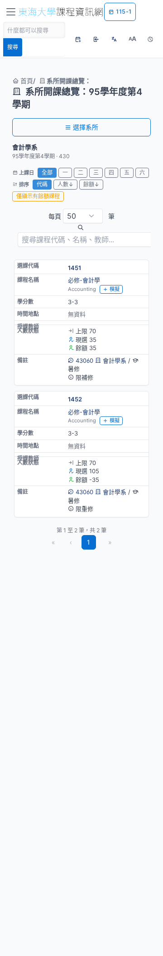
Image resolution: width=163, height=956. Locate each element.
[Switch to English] (114, 39)
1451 (74, 267)
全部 (47, 172)
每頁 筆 (81, 216)
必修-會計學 (84, 280)
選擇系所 (85, 127)
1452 (75, 399)
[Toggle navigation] (11, 12)
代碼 (42, 184)
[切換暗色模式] (150, 39)
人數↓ (65, 184)
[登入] (96, 39)
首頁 (26, 81)
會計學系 (114, 360)
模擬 (115, 289)
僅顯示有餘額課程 (38, 196)
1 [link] (88, 542)
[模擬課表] (78, 39)
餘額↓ (91, 184)
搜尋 (12, 47)
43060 (84, 360)
